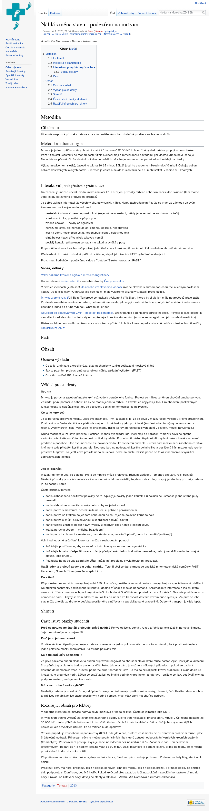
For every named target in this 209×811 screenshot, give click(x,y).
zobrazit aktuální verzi (82, 34)
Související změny (16, 71)
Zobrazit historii (147, 13)
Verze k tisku (12, 79)
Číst (112, 13)
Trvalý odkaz (13, 83)
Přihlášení (200, 3)
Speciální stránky (15, 75)
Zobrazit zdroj (126, 13)
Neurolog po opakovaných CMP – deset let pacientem (76, 312)
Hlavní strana (13, 39)
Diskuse (55, 13)
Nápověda (11, 51)
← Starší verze (60, 34)
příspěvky (110, 31)
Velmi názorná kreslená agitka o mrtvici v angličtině (74, 275)
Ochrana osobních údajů (52, 801)
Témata (62, 785)
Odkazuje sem (13, 67)
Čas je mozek (113, 281)
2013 (73, 785)
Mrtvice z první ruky (53, 297)
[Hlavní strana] (18, 16)
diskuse (99, 31)
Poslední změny (14, 55)
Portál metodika (14, 43)
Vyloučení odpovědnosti (101, 801)
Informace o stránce (16, 87)
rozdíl (47, 34)
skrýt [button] (73, 48)
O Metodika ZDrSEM (77, 801)
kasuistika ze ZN (51, 327)
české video (68, 281)
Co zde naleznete (15, 47)
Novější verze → (113, 34)
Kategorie (48, 785)
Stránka (42, 13)
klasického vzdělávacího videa (100, 287)
